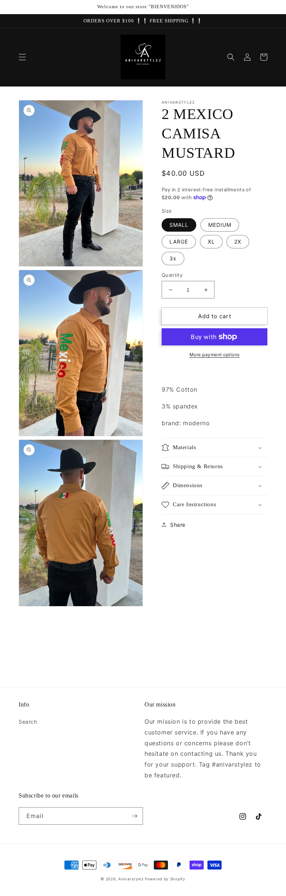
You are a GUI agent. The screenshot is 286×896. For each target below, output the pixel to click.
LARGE (178, 241)
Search (28, 721)
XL (211, 241)
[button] (22, 57)
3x (173, 258)
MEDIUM (219, 225)
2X (237, 241)
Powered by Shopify (165, 879)
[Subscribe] (134, 816)
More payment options (215, 354)
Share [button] (177, 524)
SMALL (178, 225)
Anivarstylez (130, 879)
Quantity (172, 275)
